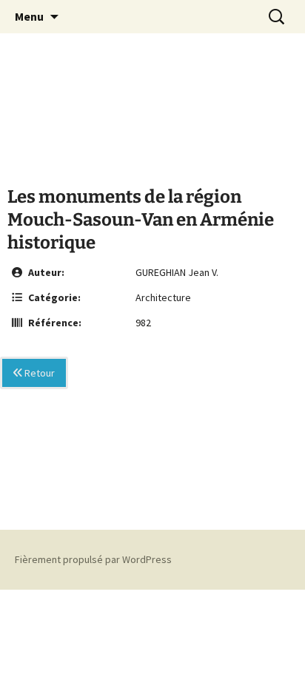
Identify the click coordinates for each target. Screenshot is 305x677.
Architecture (163, 297)
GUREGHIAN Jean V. (176, 272)
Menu (29, 16)
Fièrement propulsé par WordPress (93, 559)
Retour (38, 373)
